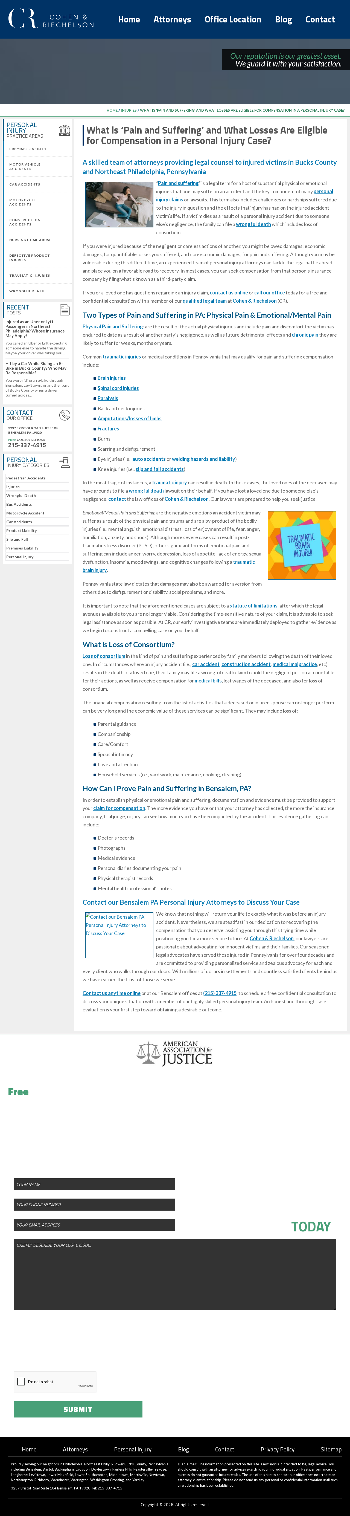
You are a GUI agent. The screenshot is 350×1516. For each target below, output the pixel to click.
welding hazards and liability (203, 459)
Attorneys (172, 19)
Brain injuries (112, 378)
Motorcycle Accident (25, 513)
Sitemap (331, 1449)
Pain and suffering (178, 183)
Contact (320, 19)
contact (117, 499)
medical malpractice (295, 664)
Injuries (129, 110)
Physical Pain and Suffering (113, 326)
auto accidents (149, 459)
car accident (206, 664)
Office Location (233, 19)
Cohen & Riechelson (255, 301)
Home (129, 19)
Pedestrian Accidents (26, 478)
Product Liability (21, 530)
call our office (269, 293)
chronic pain (305, 335)
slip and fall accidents (160, 469)
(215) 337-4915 (220, 993)
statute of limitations (254, 606)
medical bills (208, 681)
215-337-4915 (27, 445)
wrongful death (253, 224)
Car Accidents (19, 521)
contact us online (229, 293)
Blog (283, 19)
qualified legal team (205, 301)
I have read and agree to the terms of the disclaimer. (94, 1350)
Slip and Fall (17, 539)
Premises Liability (22, 548)
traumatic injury (169, 482)
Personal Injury (19, 556)
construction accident (246, 664)
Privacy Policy (277, 1449)
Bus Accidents (19, 504)
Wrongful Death (21, 495)
